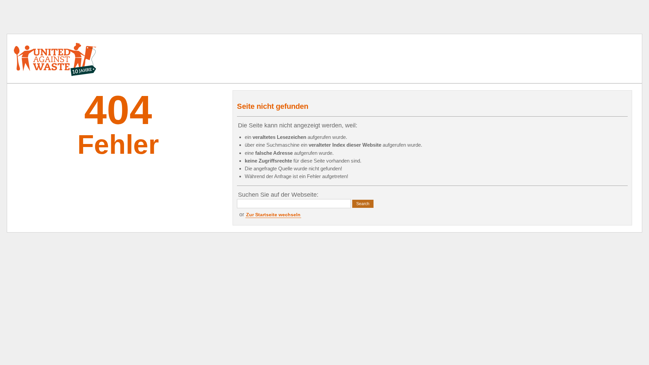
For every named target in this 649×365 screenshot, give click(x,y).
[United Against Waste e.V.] (55, 58)
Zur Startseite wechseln (273, 214)
